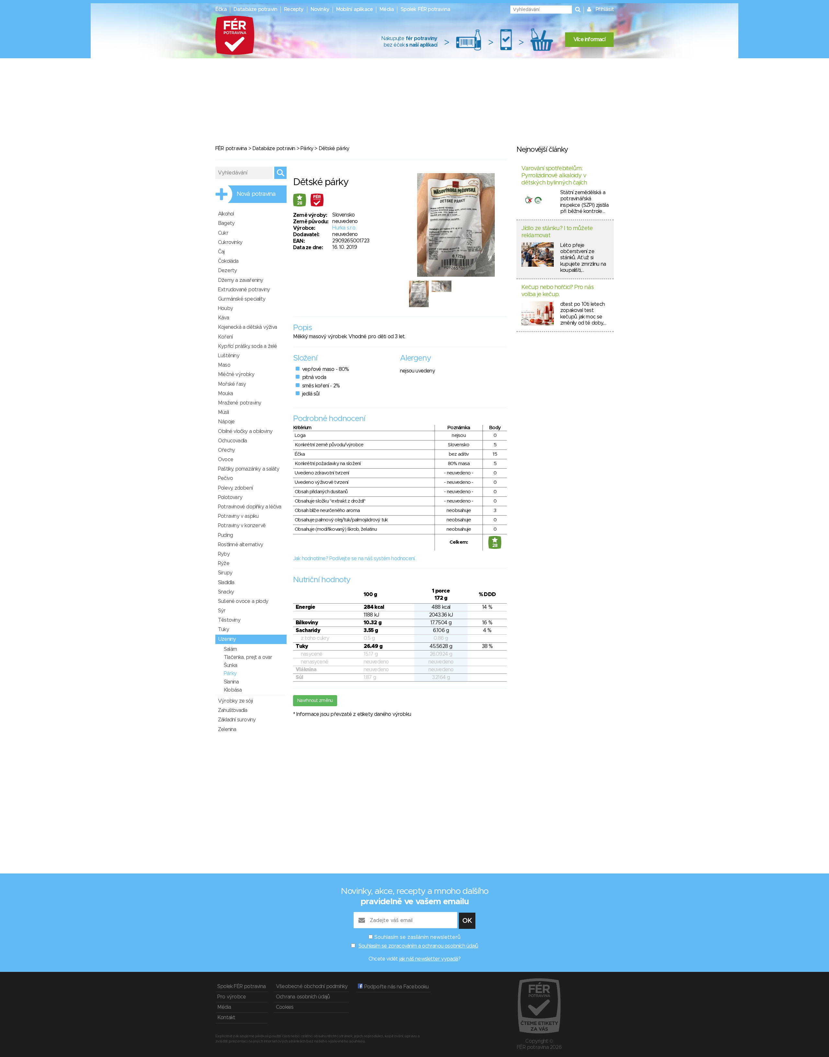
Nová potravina (256, 194)
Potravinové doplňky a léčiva (249, 506)
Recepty (293, 9)
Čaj (221, 251)
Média (387, 9)
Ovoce (225, 459)
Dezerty (227, 270)
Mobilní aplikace (354, 9)
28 (299, 203)
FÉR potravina (231, 148)
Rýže (223, 563)
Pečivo (225, 478)
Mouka (225, 393)
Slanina (231, 681)
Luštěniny (228, 355)
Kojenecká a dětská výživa (247, 327)
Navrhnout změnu (315, 700)
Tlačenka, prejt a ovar (248, 657)
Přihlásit (605, 9)
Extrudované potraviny (244, 289)
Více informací (589, 39)
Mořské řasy (232, 384)
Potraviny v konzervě (242, 525)
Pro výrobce (231, 996)
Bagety (226, 223)
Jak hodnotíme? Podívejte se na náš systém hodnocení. (354, 558)
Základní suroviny (237, 719)
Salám (230, 649)
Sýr (222, 610)
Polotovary (230, 497)
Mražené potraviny (239, 403)
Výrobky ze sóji (235, 701)
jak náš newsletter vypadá (428, 959)
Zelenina (227, 729)
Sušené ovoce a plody (243, 601)
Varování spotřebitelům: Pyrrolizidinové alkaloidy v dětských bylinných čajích (554, 175)
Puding (225, 535)
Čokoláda (228, 261)
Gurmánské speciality (241, 299)
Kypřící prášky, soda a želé (247, 346)
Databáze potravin (255, 9)
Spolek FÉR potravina (425, 9)
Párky (307, 148)
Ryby (224, 554)
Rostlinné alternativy (240, 544)
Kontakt (226, 1017)
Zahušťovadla (232, 710)
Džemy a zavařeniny (240, 280)
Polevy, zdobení (235, 488)
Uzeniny (227, 639)
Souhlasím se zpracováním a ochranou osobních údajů (418, 946)
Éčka (221, 9)
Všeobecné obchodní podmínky (311, 986)
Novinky (320, 9)
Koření (225, 336)
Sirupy (225, 572)
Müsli (223, 412)
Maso (224, 365)
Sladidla (226, 582)
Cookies (284, 1007)
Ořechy (226, 450)
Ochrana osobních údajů (303, 996)
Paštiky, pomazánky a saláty (248, 469)
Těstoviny (229, 620)
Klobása (233, 690)
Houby (225, 308)
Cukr (223, 233)
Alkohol (226, 214)
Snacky (226, 592)
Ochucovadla (232, 440)
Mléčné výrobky (236, 374)
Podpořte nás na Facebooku (395, 986)
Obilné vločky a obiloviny (245, 431)
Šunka (230, 665)
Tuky (223, 629)
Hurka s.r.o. (344, 227)
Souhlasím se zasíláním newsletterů (417, 937)
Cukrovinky (230, 242)
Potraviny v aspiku (238, 516)
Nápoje (226, 421)
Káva (223, 317)
